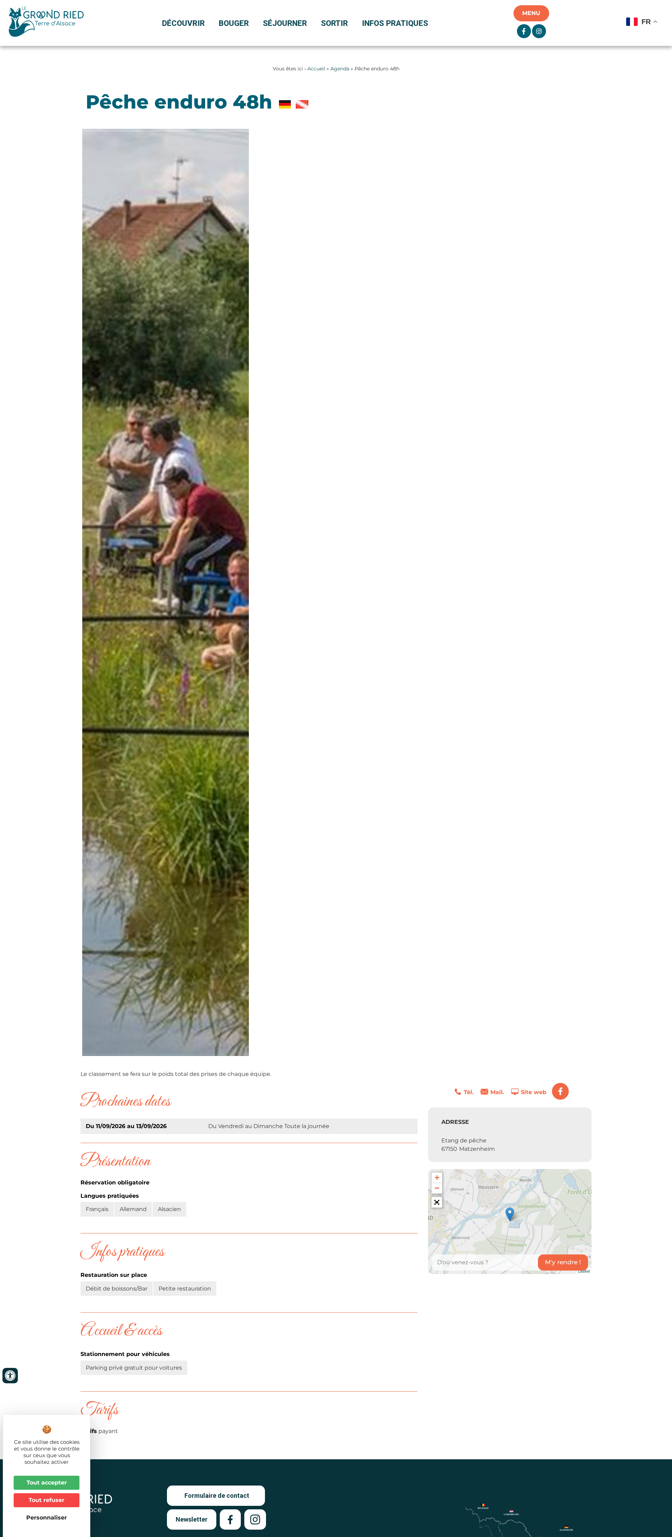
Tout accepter (47, 1482)
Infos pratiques (395, 23)
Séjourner (285, 23)
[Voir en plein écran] (437, 1202)
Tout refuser (46, 1500)
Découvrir (183, 23)
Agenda (339, 68)
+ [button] (437, 1177)
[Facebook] (560, 1091)
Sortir (334, 23)
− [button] (437, 1188)
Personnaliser (46, 1517)
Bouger (234, 23)
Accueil (316, 68)
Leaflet (584, 1271)
